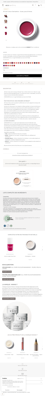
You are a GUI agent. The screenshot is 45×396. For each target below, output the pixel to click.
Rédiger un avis (7, 271)
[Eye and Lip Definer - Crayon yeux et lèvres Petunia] (36, 348)
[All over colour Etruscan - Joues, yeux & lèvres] (8, 65)
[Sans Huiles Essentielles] (8, 225)
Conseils (6, 149)
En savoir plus (6, 59)
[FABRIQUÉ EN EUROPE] (4, 225)
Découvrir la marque (9, 298)
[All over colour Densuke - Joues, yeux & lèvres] (10, 65)
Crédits (28, 392)
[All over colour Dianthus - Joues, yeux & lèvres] (22, 63)
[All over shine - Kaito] (9, 348)
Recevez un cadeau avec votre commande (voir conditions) (22, 47)
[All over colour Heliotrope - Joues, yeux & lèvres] (4, 65)
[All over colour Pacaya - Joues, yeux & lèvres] (6, 63)
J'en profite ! (35, 1)
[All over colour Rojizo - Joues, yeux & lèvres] (10, 63)
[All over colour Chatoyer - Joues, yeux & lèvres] (4, 63)
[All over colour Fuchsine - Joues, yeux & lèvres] (6, 65)
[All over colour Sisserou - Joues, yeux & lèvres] (20, 63)
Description (7, 88)
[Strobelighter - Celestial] (30, 248)
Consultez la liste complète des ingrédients (22, 155)
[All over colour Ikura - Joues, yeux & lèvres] (39, 63)
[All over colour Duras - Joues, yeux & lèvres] (18, 63)
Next (6, 40)
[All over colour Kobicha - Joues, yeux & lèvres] (37, 63)
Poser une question (8, 279)
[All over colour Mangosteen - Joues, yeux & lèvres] (35, 63)
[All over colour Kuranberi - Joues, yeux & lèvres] (28, 63)
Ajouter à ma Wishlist (37, 78)
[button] (2, 393)
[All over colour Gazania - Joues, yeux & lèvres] (24, 63)
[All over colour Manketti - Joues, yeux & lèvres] (26, 63)
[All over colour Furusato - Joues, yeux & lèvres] (16, 63)
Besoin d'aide (6, 78)
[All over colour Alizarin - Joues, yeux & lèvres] (14, 65)
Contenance (6, 67)
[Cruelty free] (11, 225)
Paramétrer (7, 390)
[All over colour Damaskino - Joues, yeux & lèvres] (12, 63)
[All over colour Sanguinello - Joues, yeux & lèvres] (33, 63)
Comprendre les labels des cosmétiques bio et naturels (14, 228)
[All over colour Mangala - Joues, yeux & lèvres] (14, 63)
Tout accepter (19, 390)
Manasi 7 (6, 9)
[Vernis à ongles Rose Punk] (9, 248)
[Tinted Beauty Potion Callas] (22, 348)
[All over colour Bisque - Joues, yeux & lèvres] (31, 63)
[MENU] (3, 5)
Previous (6, 13)
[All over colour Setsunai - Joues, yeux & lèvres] (8, 63)
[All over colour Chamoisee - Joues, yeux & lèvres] (12, 65)
